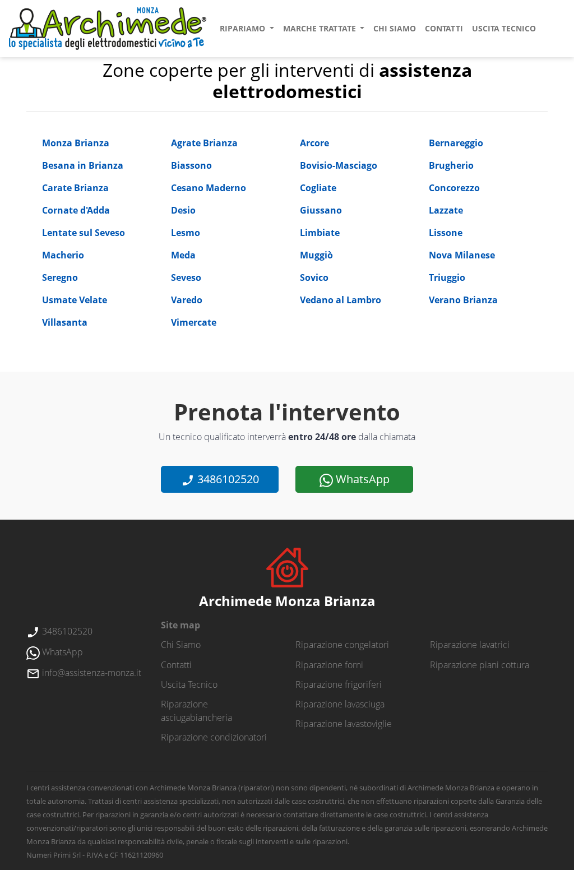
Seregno (60, 277)
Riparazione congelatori (342, 644)
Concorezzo (454, 188)
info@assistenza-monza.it (90, 673)
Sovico (314, 277)
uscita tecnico (504, 28)
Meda (183, 255)
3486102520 (227, 479)
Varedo (186, 300)
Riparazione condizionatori (214, 737)
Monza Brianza (75, 143)
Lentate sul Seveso (83, 232)
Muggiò (316, 255)
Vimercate (193, 322)
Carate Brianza (75, 188)
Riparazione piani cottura (479, 665)
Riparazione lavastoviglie (343, 724)
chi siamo (394, 28)
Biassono (191, 165)
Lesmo (185, 232)
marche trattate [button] (320, 28)
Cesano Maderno (208, 188)
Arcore (314, 143)
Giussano (321, 210)
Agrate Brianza (204, 143)
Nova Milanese (462, 255)
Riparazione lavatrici (470, 644)
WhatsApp (361, 479)
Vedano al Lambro (340, 300)
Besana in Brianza (82, 165)
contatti (444, 28)
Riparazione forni (329, 665)
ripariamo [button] (243, 28)
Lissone (445, 232)
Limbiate (320, 232)
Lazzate (446, 210)
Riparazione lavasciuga (340, 704)
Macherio (63, 255)
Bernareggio (456, 143)
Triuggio (447, 277)
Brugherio (451, 165)
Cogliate (318, 188)
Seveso (186, 277)
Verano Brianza (463, 300)
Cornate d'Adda (76, 210)
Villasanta (64, 322)
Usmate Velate (74, 300)
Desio (183, 210)
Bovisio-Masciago (338, 165)
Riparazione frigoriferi (338, 684)
